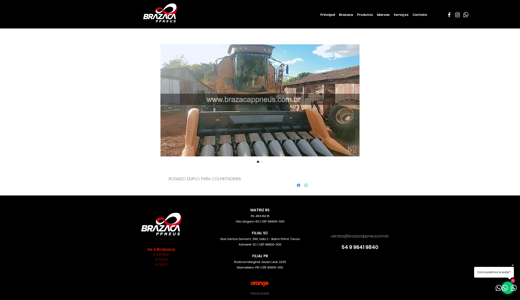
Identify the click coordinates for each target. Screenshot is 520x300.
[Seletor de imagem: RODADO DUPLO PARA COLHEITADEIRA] (258, 162)
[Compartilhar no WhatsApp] (306, 185)
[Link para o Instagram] (457, 15)
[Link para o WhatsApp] (466, 15)
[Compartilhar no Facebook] (298, 185)
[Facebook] (449, 15)
